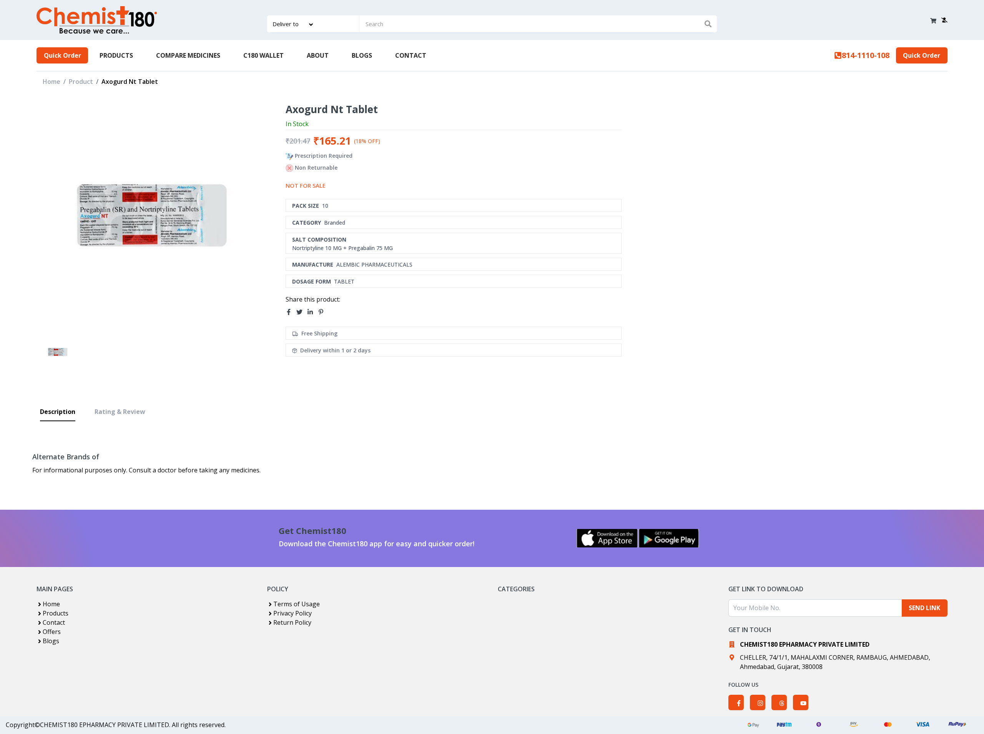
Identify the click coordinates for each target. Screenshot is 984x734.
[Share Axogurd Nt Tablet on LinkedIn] (312, 312)
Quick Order (62, 55)
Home (51, 81)
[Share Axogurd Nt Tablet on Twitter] (301, 312)
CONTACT (410, 55)
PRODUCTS (116, 55)
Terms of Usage (296, 604)
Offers (52, 631)
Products (55, 613)
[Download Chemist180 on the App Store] (607, 538)
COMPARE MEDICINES (188, 55)
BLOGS (362, 55)
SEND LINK (924, 608)
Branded (334, 222)
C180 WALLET (263, 55)
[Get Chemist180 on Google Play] (669, 538)
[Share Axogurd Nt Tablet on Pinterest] (323, 312)
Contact (54, 622)
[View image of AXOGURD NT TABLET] (57, 351)
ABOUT (318, 55)
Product (81, 81)
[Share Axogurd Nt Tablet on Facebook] (291, 312)
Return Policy (292, 622)
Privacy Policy (292, 613)
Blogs (51, 641)
